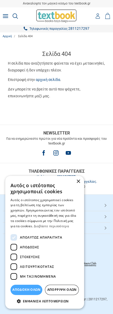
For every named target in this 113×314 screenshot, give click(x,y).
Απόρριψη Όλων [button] (62, 289)
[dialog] (44, 242)
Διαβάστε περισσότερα (51, 226)
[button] (45, 300)
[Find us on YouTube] (68, 153)
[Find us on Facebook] (43, 153)
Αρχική (7, 36)
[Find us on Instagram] (56, 153)
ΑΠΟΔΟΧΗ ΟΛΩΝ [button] (26, 289)
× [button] (78, 181)
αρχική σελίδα (48, 80)
